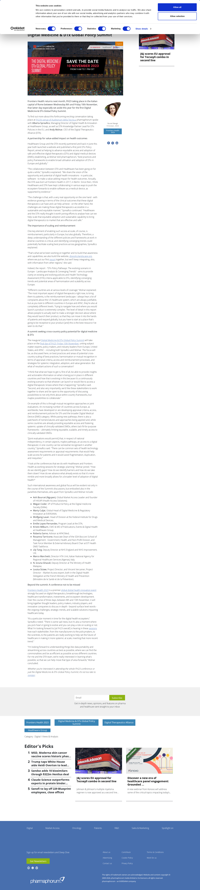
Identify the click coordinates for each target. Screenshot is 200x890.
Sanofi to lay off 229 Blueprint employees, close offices (51, 790)
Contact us (107, 863)
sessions (93, 628)
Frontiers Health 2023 (38, 590)
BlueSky (36, 868)
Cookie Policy (127, 857)
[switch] (78, 28)
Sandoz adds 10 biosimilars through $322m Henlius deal (50, 772)
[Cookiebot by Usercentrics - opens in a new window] (18, 29)
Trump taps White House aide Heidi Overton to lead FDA (49, 765)
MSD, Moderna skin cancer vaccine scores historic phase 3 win (50, 756)
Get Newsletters (38, 861)
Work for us (152, 857)
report (52, 259)
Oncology (76, 828)
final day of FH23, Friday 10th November (59, 343)
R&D (117, 828)
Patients (98, 828)
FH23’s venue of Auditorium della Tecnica (56, 119)
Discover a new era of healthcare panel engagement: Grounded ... (148, 781)
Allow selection (177, 16)
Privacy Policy (127, 863)
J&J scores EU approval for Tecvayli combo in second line (155, 57)
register (31, 675)
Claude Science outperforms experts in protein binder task (50, 783)
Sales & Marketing (140, 828)
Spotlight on (167, 828)
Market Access (52, 828)
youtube (28, 868)
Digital (30, 828)
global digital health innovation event (78, 590)
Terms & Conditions (155, 852)
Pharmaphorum (48, 880)
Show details (142, 29)
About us (106, 852)
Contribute (126, 852)
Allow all (177, 7)
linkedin (32, 868)
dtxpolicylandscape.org (80, 256)
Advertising (107, 857)
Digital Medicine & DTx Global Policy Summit (62, 340)
